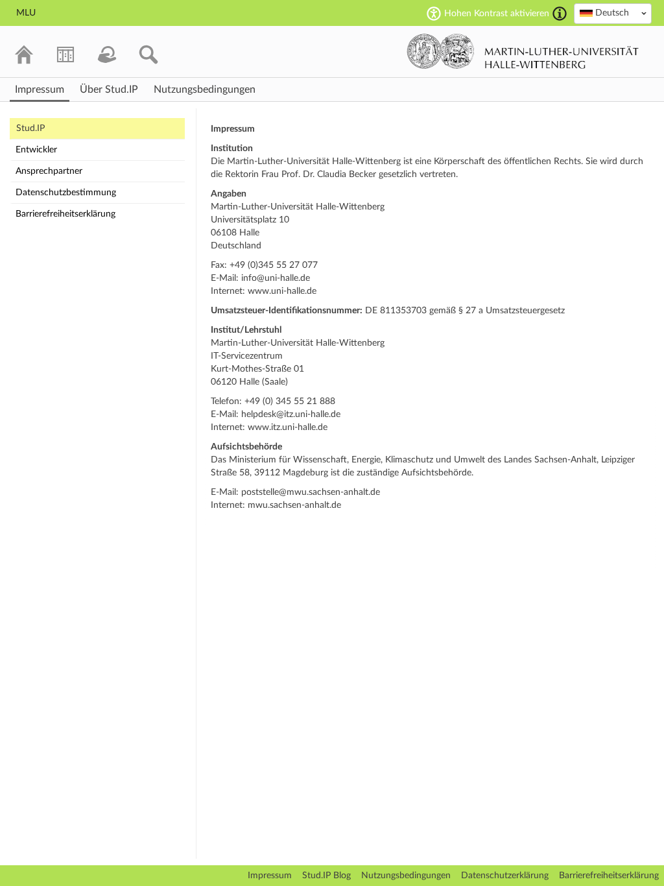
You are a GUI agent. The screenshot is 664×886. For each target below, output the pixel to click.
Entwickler (36, 149)
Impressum (270, 875)
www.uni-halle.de (282, 291)
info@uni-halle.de (275, 278)
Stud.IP (30, 128)
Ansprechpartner (49, 171)
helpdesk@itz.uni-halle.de (290, 414)
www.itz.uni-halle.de (287, 427)
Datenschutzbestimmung (66, 192)
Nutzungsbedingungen (406, 875)
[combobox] (613, 13)
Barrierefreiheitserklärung (65, 214)
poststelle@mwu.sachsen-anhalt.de (310, 492)
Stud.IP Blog (326, 875)
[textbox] (613, 13)
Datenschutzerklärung (505, 875)
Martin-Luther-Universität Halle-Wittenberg (523, 51)
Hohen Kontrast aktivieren (496, 13)
